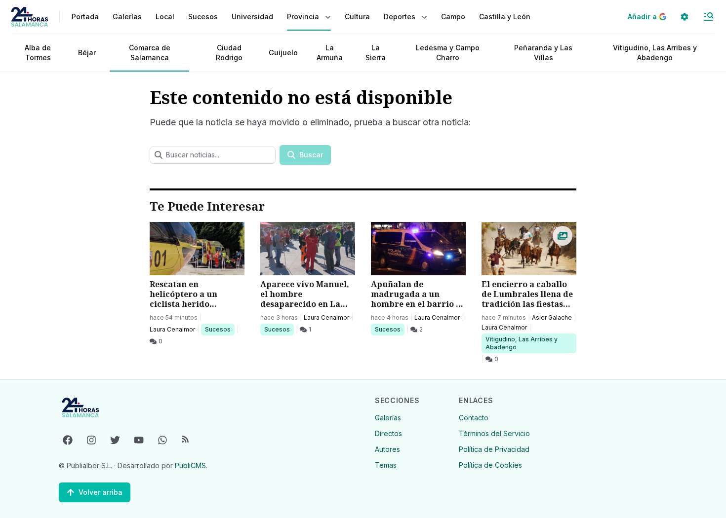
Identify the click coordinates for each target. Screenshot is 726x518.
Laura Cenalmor (172, 329)
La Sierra (375, 52)
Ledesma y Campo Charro (448, 52)
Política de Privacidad (494, 449)
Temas (386, 465)
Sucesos (219, 329)
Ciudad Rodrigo (229, 52)
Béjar (87, 52)
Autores (387, 449)
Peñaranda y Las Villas (543, 52)
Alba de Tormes (38, 52)
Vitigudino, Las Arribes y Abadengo (655, 52)
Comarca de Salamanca (149, 52)
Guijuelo (283, 52)
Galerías (127, 16)
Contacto (473, 417)
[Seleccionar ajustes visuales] (684, 17)
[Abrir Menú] (708, 17)
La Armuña (330, 52)
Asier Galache (552, 317)
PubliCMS (190, 465)
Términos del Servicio (494, 433)
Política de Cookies (490, 465)
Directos (388, 433)
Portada (85, 16)
